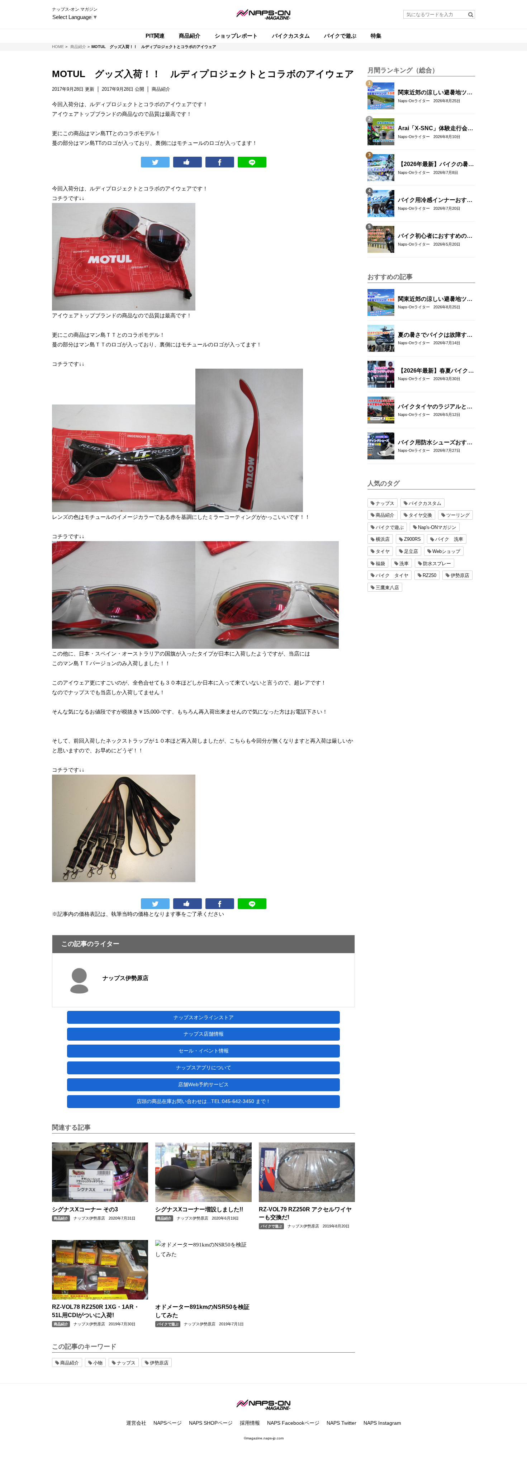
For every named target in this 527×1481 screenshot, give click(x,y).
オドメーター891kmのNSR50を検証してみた (202, 1311)
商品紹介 (61, 1218)
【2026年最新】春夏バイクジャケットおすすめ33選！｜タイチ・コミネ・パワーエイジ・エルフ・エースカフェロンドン (436, 371)
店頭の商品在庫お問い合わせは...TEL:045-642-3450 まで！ (204, 1101)
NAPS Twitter (341, 1423)
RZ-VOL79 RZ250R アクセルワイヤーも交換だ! (305, 1213)
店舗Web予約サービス (203, 1084)
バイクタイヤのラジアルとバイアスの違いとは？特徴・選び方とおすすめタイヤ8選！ (435, 407)
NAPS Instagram (382, 1423)
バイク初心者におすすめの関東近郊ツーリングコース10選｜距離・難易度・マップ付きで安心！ (435, 236)
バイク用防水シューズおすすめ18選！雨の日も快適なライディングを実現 (435, 442)
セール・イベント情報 (204, 1051)
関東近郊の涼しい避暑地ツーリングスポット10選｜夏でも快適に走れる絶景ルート (435, 92)
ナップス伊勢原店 (125, 978)
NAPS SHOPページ (211, 1423)
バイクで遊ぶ (271, 1226)
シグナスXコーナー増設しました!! (199, 1209)
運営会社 (136, 1423)
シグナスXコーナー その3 (85, 1209)
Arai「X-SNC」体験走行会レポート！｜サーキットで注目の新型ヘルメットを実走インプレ (435, 128)
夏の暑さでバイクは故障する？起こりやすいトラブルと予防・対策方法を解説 (435, 335)
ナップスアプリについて (203, 1067)
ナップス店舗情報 (204, 1034)
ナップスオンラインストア (204, 1017)
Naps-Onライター (414, 101)
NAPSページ (167, 1423)
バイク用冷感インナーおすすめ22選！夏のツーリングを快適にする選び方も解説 (435, 200)
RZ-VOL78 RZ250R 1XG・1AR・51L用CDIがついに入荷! (95, 1311)
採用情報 (250, 1423)
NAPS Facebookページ (293, 1423)
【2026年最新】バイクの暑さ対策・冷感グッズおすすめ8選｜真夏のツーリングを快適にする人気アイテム (436, 164)
